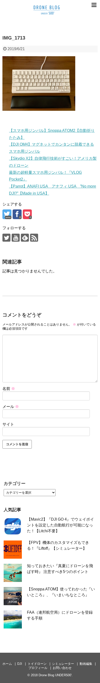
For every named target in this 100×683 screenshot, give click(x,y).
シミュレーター (63, 664)
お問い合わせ (62, 668)
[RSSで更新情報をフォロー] (34, 238)
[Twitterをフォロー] (6, 238)
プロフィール (37, 668)
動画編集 (86, 664)
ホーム (7, 664)
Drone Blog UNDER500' (55, 675)
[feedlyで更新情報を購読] (25, 238)
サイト (8, 424)
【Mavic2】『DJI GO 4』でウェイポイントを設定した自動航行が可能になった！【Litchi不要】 (60, 525)
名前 (8, 389)
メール (10, 407)
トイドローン (37, 664)
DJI (19, 664)
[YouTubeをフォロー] (16, 238)
